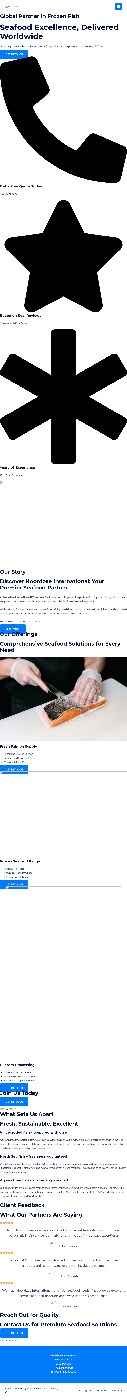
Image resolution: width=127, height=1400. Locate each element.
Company (17, 1388)
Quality (28, 1388)
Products (38, 1388)
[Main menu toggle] (118, 6)
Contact (9, 1392)
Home (8, 1388)
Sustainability (51, 1388)
